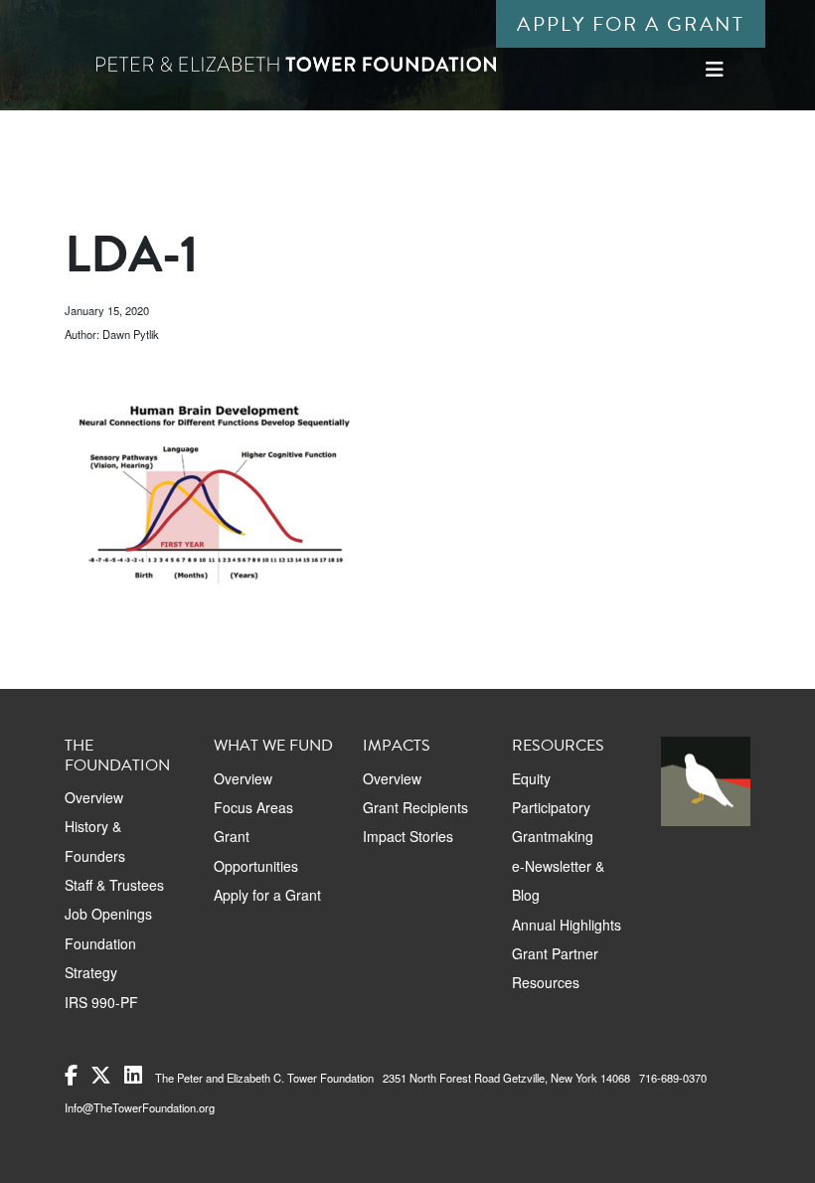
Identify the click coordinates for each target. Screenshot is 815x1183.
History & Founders (95, 840)
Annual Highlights (566, 924)
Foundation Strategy (100, 957)
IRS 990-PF (101, 1002)
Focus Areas (253, 807)
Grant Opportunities (256, 850)
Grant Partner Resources (555, 967)
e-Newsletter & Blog (558, 880)
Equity (531, 778)
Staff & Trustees (114, 885)
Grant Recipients (415, 807)
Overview (94, 797)
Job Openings (108, 914)
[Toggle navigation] (714, 69)
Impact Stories (408, 836)
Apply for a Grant (630, 24)
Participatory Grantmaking (552, 821)
